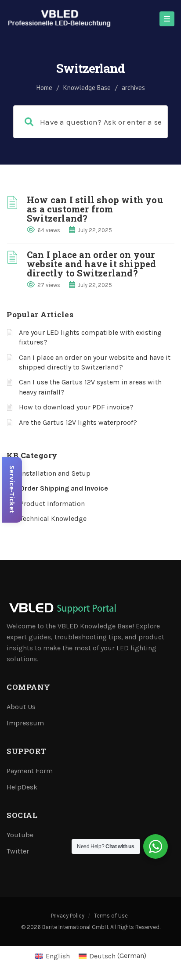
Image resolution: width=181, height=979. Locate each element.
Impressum (25, 723)
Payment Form (30, 771)
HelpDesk (22, 787)
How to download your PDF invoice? (76, 407)
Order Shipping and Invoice (64, 488)
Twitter (18, 851)
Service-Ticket (12, 489)
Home (44, 87)
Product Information (52, 503)
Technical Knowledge (53, 518)
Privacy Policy (67, 915)
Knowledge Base (87, 87)
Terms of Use (111, 915)
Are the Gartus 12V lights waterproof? (78, 422)
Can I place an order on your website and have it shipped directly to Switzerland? (91, 264)
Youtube (20, 835)
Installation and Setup (55, 473)
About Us (21, 707)
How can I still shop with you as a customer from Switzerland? (95, 209)
